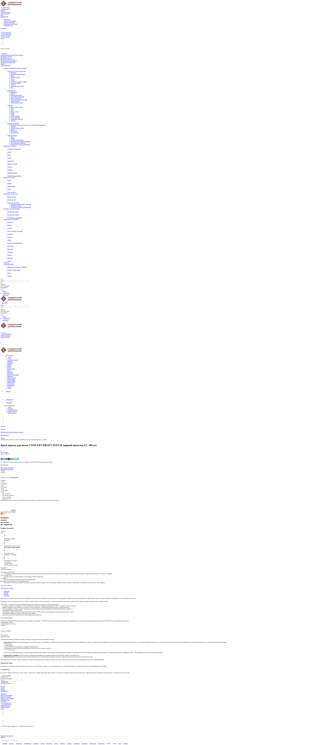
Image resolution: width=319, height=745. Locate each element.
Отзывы (6, 592)
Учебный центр (8, 25)
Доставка (6, 595)
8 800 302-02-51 (5, 588)
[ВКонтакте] (2, 459)
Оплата (6, 594)
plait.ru (11, 588)
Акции (3, 688)
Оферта (3, 737)
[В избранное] (1, 455)
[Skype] (16, 459)
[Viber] (11, 459)
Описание (7, 591)
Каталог (3, 686)
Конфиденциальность (7, 736)
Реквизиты (7, 19)
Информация (4, 691)
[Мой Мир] (6, 459)
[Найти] (2, 289)
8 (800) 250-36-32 (5, 35)
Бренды (3, 689)
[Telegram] (18, 459)
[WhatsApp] (13, 459)
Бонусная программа (10, 21)
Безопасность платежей (10, 24)
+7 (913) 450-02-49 (6, 32)
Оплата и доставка (9, 22)
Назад (10, 357)
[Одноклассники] (4, 459)
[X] (9, 459)
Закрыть (13, 510)
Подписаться (4, 682)
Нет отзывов (4, 452)
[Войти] (1, 341)
